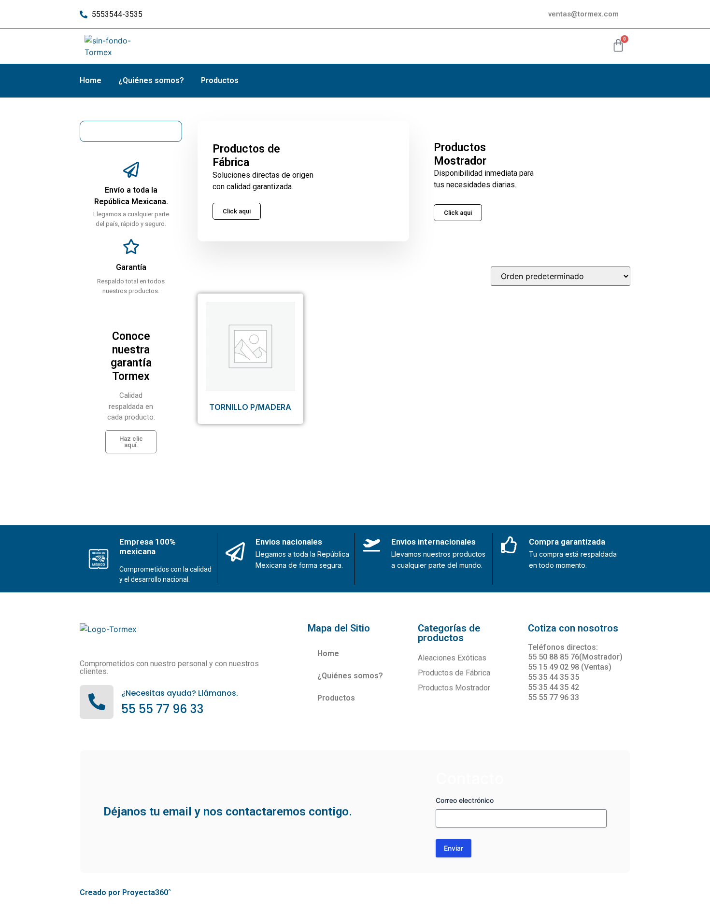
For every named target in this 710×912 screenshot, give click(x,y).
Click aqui (458, 212)
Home (90, 80)
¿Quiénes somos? (151, 80)
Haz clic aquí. (131, 442)
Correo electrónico (465, 800)
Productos (220, 80)
